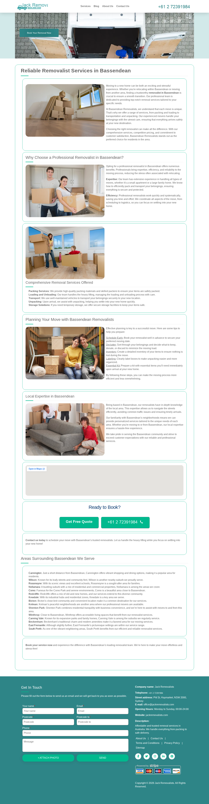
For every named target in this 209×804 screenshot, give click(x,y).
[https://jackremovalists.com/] (32, 6)
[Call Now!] (175, 6)
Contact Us (122, 6)
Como (32, 590)
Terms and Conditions (147, 743)
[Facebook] (138, 756)
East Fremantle (37, 625)
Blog (96, 6)
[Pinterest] (172, 756)
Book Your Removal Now (39, 33)
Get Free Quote (79, 522)
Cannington (35, 573)
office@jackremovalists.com (159, 704)
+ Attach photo (48, 758)
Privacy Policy (172, 743)
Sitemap (140, 747)
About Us (107, 6)
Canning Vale (36, 618)
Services (85, 6)
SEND (102, 758)
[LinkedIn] (163, 756)
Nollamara (34, 587)
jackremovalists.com (157, 715)
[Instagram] (155, 756)
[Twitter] (147, 756)
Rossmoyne (35, 583)
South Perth (35, 628)
